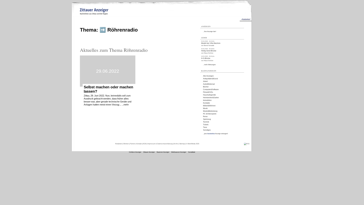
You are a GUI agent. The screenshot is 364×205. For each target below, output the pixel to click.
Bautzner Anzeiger (163, 152)
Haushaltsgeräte (209, 95)
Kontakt (139, 144)
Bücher (206, 86)
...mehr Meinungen (209, 64)
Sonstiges (207, 130)
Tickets (205, 124)
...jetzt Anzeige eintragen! (215, 133)
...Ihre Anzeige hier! (209, 31)
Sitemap (182, 144)
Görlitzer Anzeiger (135, 152)
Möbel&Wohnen (209, 105)
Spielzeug (207, 119)
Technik (206, 122)
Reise (205, 116)
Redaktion (118, 144)
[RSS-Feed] (246, 144)
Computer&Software (211, 89)
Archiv (176, 144)
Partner (132, 144)
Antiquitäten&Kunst (210, 78)
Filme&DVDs (208, 92)
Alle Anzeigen (208, 76)
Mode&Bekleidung (210, 111)
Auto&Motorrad (209, 84)
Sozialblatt (191, 152)
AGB (144, 144)
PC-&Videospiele (209, 114)
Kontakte (206, 103)
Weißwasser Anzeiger (178, 152)
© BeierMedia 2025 (192, 144)
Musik (205, 108)
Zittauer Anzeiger (94, 10)
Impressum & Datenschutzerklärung (159, 144)
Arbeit (205, 81)
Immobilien (207, 100)
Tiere (205, 127)
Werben (126, 144)
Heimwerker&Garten (211, 97)
